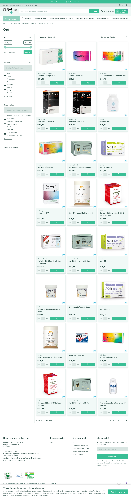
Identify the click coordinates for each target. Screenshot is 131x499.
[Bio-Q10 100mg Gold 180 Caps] (82, 148)
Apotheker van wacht (81, 448)
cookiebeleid (43, 495)
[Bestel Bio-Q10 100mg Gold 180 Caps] (88, 174)
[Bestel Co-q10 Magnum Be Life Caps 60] (57, 364)
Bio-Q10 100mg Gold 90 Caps (79, 261)
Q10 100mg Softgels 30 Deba (79, 307)
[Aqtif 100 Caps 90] (113, 242)
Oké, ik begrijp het (118, 492)
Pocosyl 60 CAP (43, 213)
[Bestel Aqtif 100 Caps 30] (119, 318)
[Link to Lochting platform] (126, 483)
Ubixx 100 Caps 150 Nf (45, 121)
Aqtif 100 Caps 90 (106, 261)
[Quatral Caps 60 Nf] (82, 56)
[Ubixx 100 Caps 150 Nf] (51, 102)
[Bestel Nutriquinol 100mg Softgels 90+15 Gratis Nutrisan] (119, 222)
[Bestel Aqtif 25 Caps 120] (119, 174)
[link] (110, 420)
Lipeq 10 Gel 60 (105, 121)
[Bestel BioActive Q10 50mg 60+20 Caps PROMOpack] (57, 270)
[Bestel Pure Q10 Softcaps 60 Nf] (57, 83)
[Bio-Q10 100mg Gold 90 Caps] (82, 242)
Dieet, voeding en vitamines (85, 18)
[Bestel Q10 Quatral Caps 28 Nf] (119, 364)
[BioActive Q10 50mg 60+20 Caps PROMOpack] (51, 242)
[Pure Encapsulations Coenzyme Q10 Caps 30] (113, 384)
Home (5, 23)
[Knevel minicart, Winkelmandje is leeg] (117, 11)
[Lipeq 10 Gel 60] (113, 102)
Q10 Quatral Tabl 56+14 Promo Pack (113, 75)
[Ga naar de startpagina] (10, 11)
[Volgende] (126, 420)
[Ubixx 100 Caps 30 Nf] (82, 102)
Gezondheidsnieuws (16, 5)
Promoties (27, 18)
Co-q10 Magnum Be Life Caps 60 (49, 357)
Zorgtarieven (78, 454)
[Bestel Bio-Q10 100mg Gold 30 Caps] (88, 412)
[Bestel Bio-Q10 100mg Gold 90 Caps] (88, 270)
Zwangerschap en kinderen (121, 18)
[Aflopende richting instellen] (126, 36)
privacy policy (104, 465)
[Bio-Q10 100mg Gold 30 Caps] (82, 384)
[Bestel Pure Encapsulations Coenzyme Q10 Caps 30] (119, 412)
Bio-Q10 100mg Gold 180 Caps (80, 167)
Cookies (42, 484)
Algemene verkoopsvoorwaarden (14, 484)
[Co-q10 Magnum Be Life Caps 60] (51, 338)
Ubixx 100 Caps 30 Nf (76, 121)
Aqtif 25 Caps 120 (106, 167)
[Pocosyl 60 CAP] (51, 193)
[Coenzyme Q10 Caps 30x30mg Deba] (51, 290)
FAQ (51, 442)
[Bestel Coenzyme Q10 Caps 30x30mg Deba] (57, 318)
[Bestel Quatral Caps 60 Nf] (88, 83)
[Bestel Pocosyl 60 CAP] (57, 222)
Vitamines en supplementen (39, 23)
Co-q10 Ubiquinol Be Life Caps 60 (81, 213)
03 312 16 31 (14, 451)
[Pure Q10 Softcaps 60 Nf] (51, 56)
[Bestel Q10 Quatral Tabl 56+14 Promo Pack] (119, 83)
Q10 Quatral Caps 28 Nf (108, 357)
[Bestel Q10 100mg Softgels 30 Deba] (88, 318)
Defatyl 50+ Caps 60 (76, 355)
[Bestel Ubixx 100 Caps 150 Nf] (57, 128)
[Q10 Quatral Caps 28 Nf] (113, 338)
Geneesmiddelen (102, 18)
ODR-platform (51, 484)
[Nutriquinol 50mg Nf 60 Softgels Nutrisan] (51, 384)
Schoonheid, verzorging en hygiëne (61, 18)
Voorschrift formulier (31, 5)
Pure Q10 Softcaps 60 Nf (46, 75)
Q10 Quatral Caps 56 (45, 167)
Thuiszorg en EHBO (40, 18)
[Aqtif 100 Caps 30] (113, 290)
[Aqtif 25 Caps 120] (113, 148)
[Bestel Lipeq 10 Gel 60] (119, 128)
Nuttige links (77, 443)
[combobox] (54, 11)
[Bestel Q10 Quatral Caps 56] (57, 174)
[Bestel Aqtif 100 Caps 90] (119, 270)
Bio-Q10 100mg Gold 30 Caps (79, 403)
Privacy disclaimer (33, 484)
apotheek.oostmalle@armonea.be (26, 453)
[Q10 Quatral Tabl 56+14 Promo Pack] (113, 56)
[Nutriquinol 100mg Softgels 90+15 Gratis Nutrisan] (113, 193)
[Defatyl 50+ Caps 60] (82, 338)
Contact (5, 5)
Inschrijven (112, 456)
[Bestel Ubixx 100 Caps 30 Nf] (88, 128)
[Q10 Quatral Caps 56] (51, 148)
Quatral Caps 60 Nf (76, 75)
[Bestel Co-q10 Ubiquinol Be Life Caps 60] (88, 222)
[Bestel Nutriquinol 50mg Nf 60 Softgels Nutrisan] (57, 412)
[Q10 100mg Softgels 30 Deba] (82, 290)
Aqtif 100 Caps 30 (106, 309)
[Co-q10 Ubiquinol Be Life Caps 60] (82, 193)
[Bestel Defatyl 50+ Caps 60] (88, 364)
